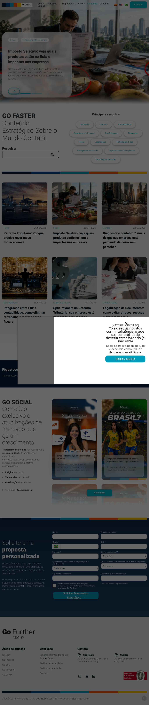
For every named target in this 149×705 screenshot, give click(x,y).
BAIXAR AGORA (125, 359)
